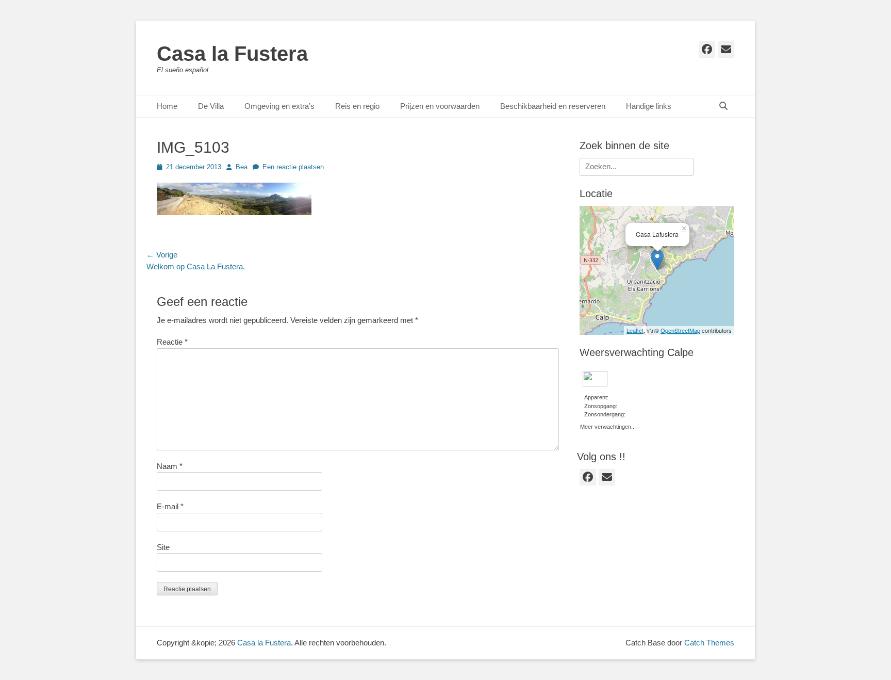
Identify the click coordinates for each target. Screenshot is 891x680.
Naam (170, 466)
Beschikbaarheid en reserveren (552, 106)
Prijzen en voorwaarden (440, 106)
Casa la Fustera (232, 53)
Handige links (648, 106)
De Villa (211, 106)
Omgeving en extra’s (279, 106)
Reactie (172, 341)
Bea (242, 167)
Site (163, 547)
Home (167, 106)
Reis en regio (357, 106)
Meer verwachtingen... (608, 426)
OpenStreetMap (680, 330)
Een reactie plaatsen (293, 167)
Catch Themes (709, 642)
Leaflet (635, 330)
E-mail (170, 506)
